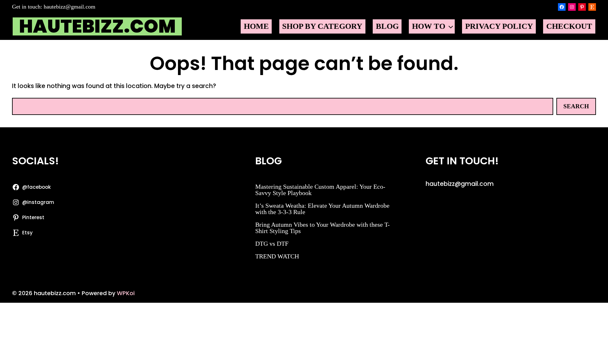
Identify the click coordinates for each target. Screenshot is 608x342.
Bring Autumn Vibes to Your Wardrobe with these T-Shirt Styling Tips (322, 227)
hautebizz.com (97, 26)
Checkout (569, 26)
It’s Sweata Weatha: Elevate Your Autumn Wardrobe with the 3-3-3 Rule (322, 208)
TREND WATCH (277, 256)
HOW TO (428, 26)
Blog (387, 26)
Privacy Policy (499, 26)
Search (576, 106)
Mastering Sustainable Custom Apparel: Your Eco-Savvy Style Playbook (320, 189)
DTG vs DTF (271, 243)
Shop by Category (322, 26)
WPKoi (126, 293)
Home (256, 26)
